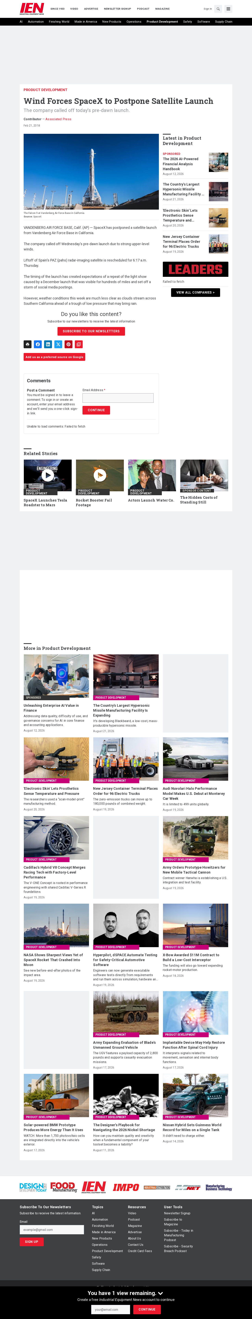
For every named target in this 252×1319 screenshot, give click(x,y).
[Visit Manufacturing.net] (187, 1187)
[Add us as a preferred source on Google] (79, 344)
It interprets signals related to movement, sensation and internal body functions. (190, 1057)
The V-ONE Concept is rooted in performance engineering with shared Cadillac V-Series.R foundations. (56, 887)
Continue (147, 1309)
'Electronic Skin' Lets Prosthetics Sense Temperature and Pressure (180, 215)
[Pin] (68, 344)
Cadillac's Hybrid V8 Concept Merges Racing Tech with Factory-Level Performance (54, 872)
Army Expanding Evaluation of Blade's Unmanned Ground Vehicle (124, 1044)
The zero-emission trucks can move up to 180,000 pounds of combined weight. (122, 801)
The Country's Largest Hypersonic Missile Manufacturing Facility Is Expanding (184, 189)
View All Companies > (195, 292)
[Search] (218, 9)
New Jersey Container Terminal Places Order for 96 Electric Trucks (181, 241)
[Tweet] (58, 344)
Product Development (46, 90)
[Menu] (228, 9)
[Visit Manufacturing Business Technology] (218, 1187)
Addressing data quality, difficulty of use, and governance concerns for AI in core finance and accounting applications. (56, 720)
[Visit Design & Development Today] (33, 1187)
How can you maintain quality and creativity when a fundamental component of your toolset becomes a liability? (123, 1140)
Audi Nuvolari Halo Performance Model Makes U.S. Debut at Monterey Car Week (194, 793)
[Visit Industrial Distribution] (157, 1187)
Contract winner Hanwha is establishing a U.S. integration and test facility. (195, 880)
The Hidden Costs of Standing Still (199, 499)
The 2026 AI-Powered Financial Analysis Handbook (181, 164)
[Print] (28, 344)
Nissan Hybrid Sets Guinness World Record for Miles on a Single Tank (192, 1127)
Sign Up (31, 1242)
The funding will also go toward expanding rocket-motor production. (193, 968)
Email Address (94, 390)
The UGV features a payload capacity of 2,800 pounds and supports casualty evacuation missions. (125, 1057)
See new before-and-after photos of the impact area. (52, 973)
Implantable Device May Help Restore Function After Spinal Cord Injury (194, 1044)
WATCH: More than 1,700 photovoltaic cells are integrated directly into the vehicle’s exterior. (54, 1140)
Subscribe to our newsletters (91, 331)
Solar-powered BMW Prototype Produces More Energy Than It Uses (53, 1127)
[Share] (38, 344)
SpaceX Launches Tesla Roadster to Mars (45, 502)
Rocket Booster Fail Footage (94, 502)
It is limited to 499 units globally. (186, 804)
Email (23, 1221)
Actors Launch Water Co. (151, 500)
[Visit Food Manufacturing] (64, 1187)
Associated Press (58, 119)
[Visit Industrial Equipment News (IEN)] (94, 1187)
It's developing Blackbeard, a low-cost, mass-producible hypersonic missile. (125, 723)
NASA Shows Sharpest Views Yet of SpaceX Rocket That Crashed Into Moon (53, 960)
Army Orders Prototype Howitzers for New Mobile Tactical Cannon (194, 869)
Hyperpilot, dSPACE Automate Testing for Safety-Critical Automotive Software (125, 960)
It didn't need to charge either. (184, 1136)
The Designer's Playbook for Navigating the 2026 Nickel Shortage (124, 1127)
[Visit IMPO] (125, 1187)
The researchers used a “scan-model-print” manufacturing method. (54, 801)
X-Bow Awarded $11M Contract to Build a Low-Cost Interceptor (191, 957)
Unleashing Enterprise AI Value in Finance (51, 707)
